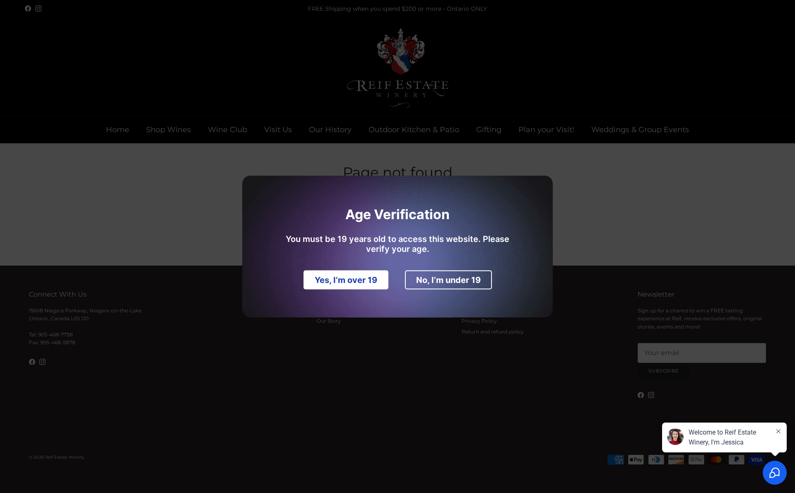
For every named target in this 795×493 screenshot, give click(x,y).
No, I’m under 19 (448, 280)
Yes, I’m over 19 (346, 280)
